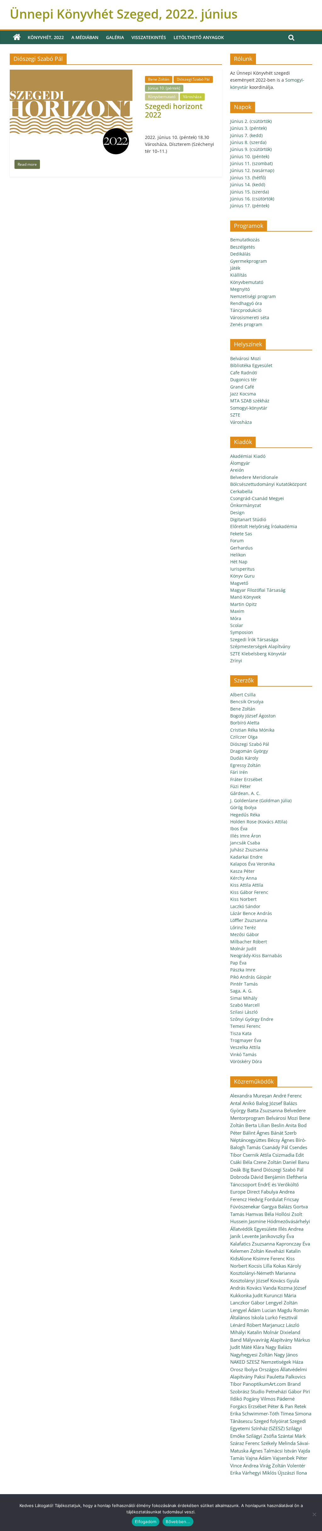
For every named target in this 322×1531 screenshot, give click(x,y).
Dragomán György (249, 751)
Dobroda (239, 1177)
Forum (237, 541)
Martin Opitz (243, 604)
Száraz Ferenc (245, 1443)
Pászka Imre (242, 970)
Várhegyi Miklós (259, 1473)
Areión (237, 470)
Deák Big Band (246, 1169)
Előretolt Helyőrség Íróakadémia (263, 526)
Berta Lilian (257, 1125)
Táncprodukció (245, 310)
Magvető (239, 583)
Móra (235, 618)
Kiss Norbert (243, 899)
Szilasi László (244, 1012)
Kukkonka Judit (246, 1295)
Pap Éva (238, 963)
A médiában (84, 37)
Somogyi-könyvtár (248, 408)
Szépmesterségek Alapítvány (260, 646)
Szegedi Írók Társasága (254, 639)
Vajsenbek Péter (290, 1458)
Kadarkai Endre (246, 857)
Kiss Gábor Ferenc (249, 892)
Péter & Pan (280, 1406)
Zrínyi (236, 661)
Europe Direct (245, 1192)
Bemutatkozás (245, 240)
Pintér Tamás (244, 984)
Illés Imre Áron (245, 836)
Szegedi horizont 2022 (174, 110)
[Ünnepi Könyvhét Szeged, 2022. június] (17, 37)
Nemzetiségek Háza (282, 1362)
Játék (235, 268)
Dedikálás (240, 254)
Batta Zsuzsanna (265, 1110)
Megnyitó (240, 289)
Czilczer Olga (244, 737)
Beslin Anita (284, 1125)
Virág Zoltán (273, 1465)
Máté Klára (252, 1347)
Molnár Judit (243, 949)
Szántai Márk (292, 1436)
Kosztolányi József (249, 1280)
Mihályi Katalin (246, 1332)
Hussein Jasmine (248, 1221)
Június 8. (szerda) (248, 142)
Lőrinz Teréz (243, 927)
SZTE (235, 415)
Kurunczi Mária (280, 1295)
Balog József (269, 1103)
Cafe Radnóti (243, 373)
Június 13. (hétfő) (248, 178)
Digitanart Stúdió (248, 519)
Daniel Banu (296, 1162)
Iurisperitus (242, 569)
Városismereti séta (249, 317)
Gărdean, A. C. (245, 793)
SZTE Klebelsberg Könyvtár (258, 654)
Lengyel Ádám (245, 1310)
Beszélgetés (242, 247)
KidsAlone (241, 1258)
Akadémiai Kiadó (247, 456)
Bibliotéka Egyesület (251, 365)
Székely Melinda (278, 1443)
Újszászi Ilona (292, 1473)
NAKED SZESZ (245, 1362)
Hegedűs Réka (245, 815)
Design (237, 512)
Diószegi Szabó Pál (193, 79)
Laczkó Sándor (245, 906)
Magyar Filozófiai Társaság (258, 590)
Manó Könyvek (245, 597)
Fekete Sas (241, 534)
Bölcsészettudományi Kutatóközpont (268, 484)
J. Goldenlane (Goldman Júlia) (260, 800)
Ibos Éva (238, 829)
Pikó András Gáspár (250, 977)
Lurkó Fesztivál (281, 1317)
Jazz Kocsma (243, 394)
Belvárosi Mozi (245, 358)
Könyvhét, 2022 (46, 37)
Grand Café (242, 387)
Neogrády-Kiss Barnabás (256, 955)
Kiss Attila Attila (246, 885)
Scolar (236, 625)
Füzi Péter (240, 786)
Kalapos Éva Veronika (252, 864)
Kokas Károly (287, 1266)
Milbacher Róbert (248, 942)
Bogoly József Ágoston (253, 716)
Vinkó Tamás (243, 1054)
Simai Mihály (243, 998)
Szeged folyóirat (271, 1421)
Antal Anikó (242, 1103)
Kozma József (292, 1288)
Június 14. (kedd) (247, 184)
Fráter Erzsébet (246, 779)
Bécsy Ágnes (281, 1140)
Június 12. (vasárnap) (252, 170)
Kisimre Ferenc (269, 1258)
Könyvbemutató (161, 96)
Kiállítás (238, 275)
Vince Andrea (244, 1465)
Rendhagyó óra (246, 303)
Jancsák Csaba (245, 843)
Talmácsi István (280, 1451)
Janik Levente (244, 1236)
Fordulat (273, 1199)
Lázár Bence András (251, 913)
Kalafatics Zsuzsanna (252, 1243)
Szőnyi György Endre (251, 1019)
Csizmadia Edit (288, 1155)
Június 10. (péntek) (164, 88)
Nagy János (286, 1354)
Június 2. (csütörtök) (251, 121)
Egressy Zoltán (245, 765)
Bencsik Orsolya (247, 702)
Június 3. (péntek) (248, 128)
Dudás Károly (244, 758)
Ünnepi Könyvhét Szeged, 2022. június (123, 13)
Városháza (192, 96)
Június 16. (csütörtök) (252, 199)
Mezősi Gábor (244, 934)
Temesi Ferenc (245, 1026)
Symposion (241, 632)
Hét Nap (238, 562)
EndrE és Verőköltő (278, 1184)
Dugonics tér (243, 380)
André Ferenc (287, 1095)
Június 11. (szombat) (251, 163)
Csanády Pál (275, 1147)
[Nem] (314, 1514)
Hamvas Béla (260, 1214)
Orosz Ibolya (244, 1369)
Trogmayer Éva (245, 1040)
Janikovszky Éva (277, 1236)
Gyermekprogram (248, 261)
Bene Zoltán (158, 79)
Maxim (237, 611)
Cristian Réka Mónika (252, 730)
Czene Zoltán (267, 1162)
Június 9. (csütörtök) (251, 149)
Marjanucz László (280, 1325)
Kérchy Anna (243, 878)
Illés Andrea (290, 1229)
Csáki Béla (241, 1162)
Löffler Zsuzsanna (248, 920)
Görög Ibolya (243, 807)
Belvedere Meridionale (254, 477)
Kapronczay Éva (293, 1243)
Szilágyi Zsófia (261, 1436)
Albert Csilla (243, 695)
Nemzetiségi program (253, 296)
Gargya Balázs (276, 1206)
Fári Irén (239, 772)
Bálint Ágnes (256, 1133)
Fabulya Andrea (278, 1192)
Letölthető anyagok (199, 37)
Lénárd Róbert (245, 1325)
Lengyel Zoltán (281, 1302)
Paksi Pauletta (269, 1376)
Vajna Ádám (258, 1458)
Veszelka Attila (245, 1047)
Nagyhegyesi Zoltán (251, 1354)
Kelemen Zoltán (247, 1251)
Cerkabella (241, 491)
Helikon (238, 555)
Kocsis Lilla (260, 1266)
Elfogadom (145, 1521)
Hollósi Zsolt (288, 1214)
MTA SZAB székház (249, 401)
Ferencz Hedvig (246, 1199)
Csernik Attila (257, 1155)
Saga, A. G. (241, 991)
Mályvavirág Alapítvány (268, 1340)
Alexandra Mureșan (251, 1095)
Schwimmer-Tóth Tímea (268, 1413)
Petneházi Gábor (284, 1391)
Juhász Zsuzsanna (249, 850)
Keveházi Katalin (283, 1251)
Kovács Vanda (261, 1288)
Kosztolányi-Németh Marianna (263, 1273)
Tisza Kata (241, 1033)
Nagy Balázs (278, 1347)
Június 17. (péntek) (249, 206)
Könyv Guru (242, 576)
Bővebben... (178, 1521)
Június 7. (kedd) (246, 135)
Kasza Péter (242, 871)
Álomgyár (240, 463)
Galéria (115, 37)
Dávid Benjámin (268, 1177)
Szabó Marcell (245, 1005)
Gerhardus (241, 548)
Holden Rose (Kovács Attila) (258, 822)
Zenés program (246, 324)
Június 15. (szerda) (249, 192)
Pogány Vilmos (259, 1399)
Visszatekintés (148, 37)
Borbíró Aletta (244, 723)
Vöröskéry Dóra (246, 1061)
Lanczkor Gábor (247, 1302)
